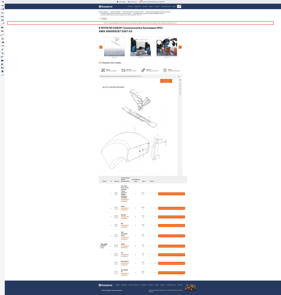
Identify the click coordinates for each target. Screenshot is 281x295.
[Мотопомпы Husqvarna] (2, 60)
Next (180, 47)
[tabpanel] (114, 47)
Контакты (133, 2)
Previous (100, 47)
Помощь (157, 6)
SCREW (123, 244)
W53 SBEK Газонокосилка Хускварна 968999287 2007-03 (148, 13)
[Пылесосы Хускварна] (2, 64)
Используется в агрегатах (125, 200)
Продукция (137, 6)
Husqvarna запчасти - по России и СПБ (133, 12)
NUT (122, 253)
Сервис (151, 6)
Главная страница (103, 12)
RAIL (122, 224)
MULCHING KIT (125, 261)
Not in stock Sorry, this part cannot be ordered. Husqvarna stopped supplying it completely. (125, 192)
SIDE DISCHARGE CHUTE (124, 233)
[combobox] (140, 76)
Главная (117, 285)
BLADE (122, 206)
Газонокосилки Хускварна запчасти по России (158, 12)
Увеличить (114, 57)
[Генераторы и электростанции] (2, 53)
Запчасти (130, 6)
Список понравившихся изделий (152, 1)
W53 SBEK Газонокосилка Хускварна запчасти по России (116, 13)
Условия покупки (165, 6)
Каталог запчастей (115, 12)
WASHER (123, 215)
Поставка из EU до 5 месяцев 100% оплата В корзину (171, 194)
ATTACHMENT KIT (124, 271)
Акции (173, 6)
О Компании (143, 285)
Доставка (122, 2)
